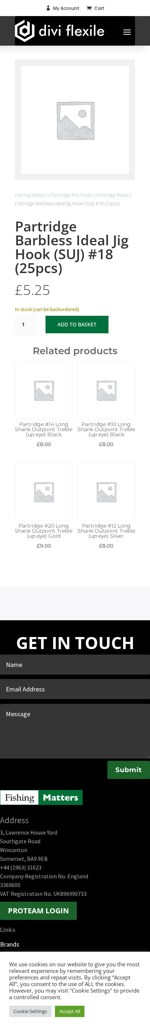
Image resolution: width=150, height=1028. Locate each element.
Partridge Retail (112, 195)
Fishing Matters (31, 195)
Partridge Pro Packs (71, 195)
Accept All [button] (69, 1011)
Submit (128, 770)
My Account (66, 8)
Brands (9, 944)
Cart (99, 8)
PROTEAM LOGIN (38, 911)
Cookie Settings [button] (30, 1011)
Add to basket (77, 324)
